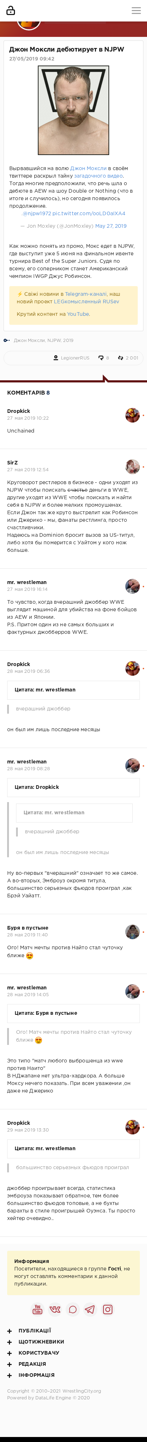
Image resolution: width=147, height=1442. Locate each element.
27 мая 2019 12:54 (28, 470)
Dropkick (18, 411)
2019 (68, 341)
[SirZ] (132, 463)
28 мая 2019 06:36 (28, 672)
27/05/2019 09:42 (31, 59)
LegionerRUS (75, 358)
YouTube (78, 314)
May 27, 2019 (111, 226)
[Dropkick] (132, 411)
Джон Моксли (88, 169)
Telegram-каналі (86, 294)
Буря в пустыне (28, 928)
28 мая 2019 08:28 (28, 769)
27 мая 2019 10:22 (28, 418)
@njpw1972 (37, 214)
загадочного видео (98, 176)
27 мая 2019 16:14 (27, 590)
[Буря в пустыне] (132, 928)
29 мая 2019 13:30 (28, 1130)
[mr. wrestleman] (132, 582)
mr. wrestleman (27, 582)
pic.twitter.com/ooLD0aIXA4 (88, 214)
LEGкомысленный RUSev (86, 302)
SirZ (12, 463)
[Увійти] (10, 10)
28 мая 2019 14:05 (28, 995)
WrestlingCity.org (81, 1391)
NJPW (54, 341)
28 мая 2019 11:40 (27, 935)
